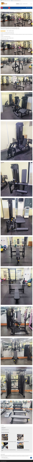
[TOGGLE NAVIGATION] (2, 7)
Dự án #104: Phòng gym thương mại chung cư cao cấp (9, 441)
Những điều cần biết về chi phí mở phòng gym (23, 449)
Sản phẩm (29, 7)
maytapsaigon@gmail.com (17, 0)
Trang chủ (2, 9)
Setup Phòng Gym (6, 9)
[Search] (31, 4)
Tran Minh (7, 29)
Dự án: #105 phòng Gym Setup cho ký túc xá (23, 441)
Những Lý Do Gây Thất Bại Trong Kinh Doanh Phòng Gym (8, 450)
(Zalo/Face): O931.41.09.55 (7, 0)
